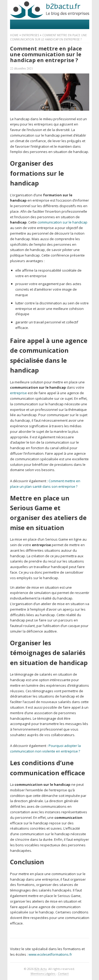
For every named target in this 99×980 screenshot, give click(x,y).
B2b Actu (40, 969)
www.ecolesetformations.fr (50, 954)
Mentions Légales (43, 974)
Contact (63, 974)
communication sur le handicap (62, 222)
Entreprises (30, 35)
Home (14, 35)
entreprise (18, 393)
